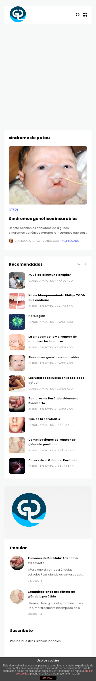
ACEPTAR (48, 678)
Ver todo (82, 264)
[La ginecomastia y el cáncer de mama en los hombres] (17, 342)
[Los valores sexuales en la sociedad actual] (17, 383)
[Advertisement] (48, 74)
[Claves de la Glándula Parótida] (17, 466)
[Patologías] (17, 322)
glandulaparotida (27, 241)
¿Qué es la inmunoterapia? (49, 275)
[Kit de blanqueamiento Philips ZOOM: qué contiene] (17, 301)
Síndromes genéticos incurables (43, 218)
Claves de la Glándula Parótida (52, 460)
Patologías (37, 316)
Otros (13, 209)
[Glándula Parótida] (18, 14)
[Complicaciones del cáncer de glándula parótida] (17, 445)
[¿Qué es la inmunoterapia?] (17, 280)
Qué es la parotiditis (44, 419)
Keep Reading (70, 241)
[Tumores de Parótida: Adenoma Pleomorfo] (17, 404)
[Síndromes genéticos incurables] (48, 175)
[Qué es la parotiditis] (17, 425)
